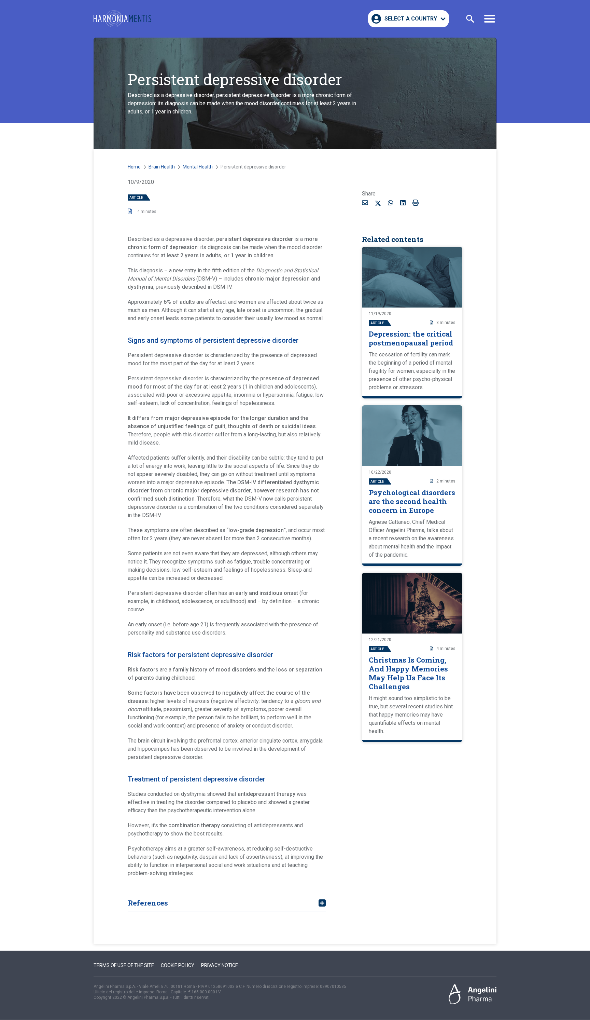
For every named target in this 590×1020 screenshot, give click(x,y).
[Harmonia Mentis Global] (122, 18)
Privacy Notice (219, 965)
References (148, 903)
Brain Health (162, 166)
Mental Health (198, 166)
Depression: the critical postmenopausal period (411, 338)
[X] (378, 204)
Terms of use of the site (124, 965)
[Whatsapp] (390, 203)
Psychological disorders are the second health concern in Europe (412, 501)
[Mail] (365, 203)
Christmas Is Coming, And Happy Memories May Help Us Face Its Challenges (408, 673)
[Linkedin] (403, 203)
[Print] (415, 203)
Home (134, 166)
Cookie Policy (177, 965)
